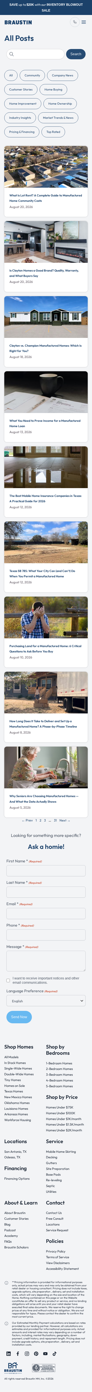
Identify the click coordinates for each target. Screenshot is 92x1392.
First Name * (24, 861)
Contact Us (54, 1213)
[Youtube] (45, 1353)
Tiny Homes (12, 1080)
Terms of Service (57, 1257)
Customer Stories (21, 89)
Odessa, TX (12, 1157)
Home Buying (53, 89)
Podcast (10, 1230)
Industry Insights (20, 118)
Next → (64, 820)
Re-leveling (54, 1180)
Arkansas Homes (16, 1114)
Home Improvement (22, 103)
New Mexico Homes (18, 1097)
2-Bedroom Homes (59, 1069)
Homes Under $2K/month (64, 1130)
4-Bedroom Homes (59, 1080)
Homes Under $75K (59, 1107)
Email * (19, 904)
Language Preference (31, 991)
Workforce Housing (17, 1120)
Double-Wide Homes (19, 1074)
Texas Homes (13, 1091)
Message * (22, 947)
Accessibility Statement (62, 1268)
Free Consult (55, 1219)
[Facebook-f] (17, 1353)
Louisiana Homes (16, 1108)
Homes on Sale (14, 1085)
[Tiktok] (54, 1353)
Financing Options (17, 1179)
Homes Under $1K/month (63, 1119)
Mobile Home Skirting (61, 1151)
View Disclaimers (58, 1263)
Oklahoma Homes (17, 1103)
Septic (50, 1186)
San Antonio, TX (15, 1151)
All (11, 75)
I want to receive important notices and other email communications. (46, 980)
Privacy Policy (55, 1251)
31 (55, 820)
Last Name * (24, 882)
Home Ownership (60, 103)
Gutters (51, 1163)
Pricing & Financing (21, 132)
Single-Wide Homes (18, 1068)
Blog (7, 1224)
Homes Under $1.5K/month (65, 1124)
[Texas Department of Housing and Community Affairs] (43, 1367)
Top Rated (53, 132)
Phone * (20, 925)
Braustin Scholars (16, 1247)
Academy (11, 1236)
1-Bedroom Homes (59, 1063)
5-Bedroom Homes (59, 1086)
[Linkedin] (8, 1353)
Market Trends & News (58, 118)
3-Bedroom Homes (59, 1075)
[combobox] (35, 54)
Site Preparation (57, 1168)
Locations (52, 1224)
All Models (11, 1057)
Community (32, 75)
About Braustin (14, 1213)
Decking (51, 1157)
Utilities (51, 1191)
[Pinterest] (36, 1353)
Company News (62, 75)
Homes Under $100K (60, 1113)
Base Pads (53, 1174)
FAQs (8, 1241)
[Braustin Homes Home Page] (18, 22)
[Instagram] (27, 1353)
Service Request (57, 1230)
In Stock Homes (15, 1063)
